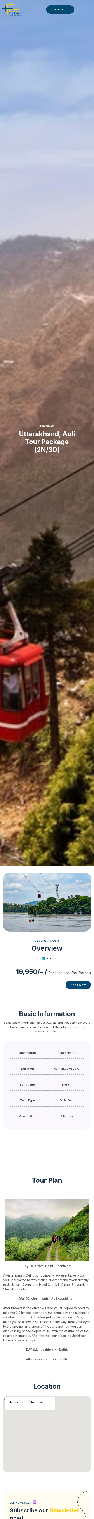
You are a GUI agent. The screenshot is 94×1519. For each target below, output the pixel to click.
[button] (88, 9)
